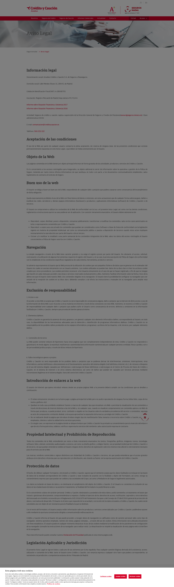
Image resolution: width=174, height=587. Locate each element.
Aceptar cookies (120, 576)
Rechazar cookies (135, 576)
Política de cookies (53, 584)
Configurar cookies (106, 576)
